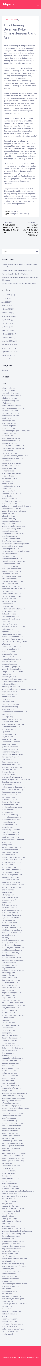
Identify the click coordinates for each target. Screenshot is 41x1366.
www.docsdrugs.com (10, 1133)
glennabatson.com (9, 797)
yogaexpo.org (7, 717)
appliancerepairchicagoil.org (13, 448)
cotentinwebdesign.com (11, 528)
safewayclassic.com (9, 443)
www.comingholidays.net (12, 767)
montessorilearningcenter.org (13, 1246)
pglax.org (5, 937)
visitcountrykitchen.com (11, 915)
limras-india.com (8, 390)
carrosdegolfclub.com (10, 548)
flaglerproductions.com (11, 802)
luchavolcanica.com (9, 965)
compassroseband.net (10, 1025)
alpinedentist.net (8, 491)
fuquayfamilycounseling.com (13, 1299)
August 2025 (6, 320)
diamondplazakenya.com (12, 1236)
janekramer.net (8, 890)
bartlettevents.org (9, 518)
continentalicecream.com (12, 807)
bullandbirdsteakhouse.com (13, 1143)
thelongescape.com (9, 905)
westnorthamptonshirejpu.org (14, 511)
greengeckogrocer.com (11, 664)
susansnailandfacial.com (11, 1088)
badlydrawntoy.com (9, 1073)
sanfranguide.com (9, 769)
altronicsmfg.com (9, 426)
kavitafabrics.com (9, 962)
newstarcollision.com (10, 654)
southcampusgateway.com (12, 501)
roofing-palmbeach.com (11, 569)
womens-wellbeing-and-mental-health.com (19, 689)
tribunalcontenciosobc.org (12, 789)
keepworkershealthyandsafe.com (15, 456)
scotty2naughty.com (10, 852)
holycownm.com (8, 967)
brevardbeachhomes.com (12, 559)
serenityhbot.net (8, 1083)
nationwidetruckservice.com (13, 970)
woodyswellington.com (11, 1213)
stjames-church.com (10, 850)
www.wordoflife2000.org (11, 594)
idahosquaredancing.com (12, 596)
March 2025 (6, 330)
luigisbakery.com (8, 1168)
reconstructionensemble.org (13, 960)
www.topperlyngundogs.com (13, 1098)
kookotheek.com (8, 496)
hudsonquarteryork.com (11, 1221)
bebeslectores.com (9, 536)
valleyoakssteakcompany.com (13, 1005)
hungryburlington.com (11, 882)
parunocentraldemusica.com (13, 1228)
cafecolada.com (8, 759)
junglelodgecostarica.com (12, 910)
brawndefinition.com (10, 804)
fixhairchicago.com (9, 1010)
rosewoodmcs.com (9, 1183)
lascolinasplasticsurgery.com (13, 1146)
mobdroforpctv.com (10, 749)
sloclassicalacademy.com (11, 792)
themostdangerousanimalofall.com (16, 779)
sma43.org (6, 1151)
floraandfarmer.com (10, 553)
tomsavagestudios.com (11, 686)
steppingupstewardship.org (13, 1161)
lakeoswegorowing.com (11, 1296)
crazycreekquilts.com (10, 809)
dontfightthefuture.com (11, 571)
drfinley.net (6, 1289)
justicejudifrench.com (10, 872)
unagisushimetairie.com (11, 463)
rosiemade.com (8, 629)
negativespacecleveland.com (13, 940)
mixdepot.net (7, 1181)
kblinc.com (6, 621)
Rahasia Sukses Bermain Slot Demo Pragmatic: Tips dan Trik (11, 227)
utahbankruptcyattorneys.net (13, 589)
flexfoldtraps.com (9, 1110)
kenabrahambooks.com (11, 817)
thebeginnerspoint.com (11, 764)
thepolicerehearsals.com (11, 782)
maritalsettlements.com (11, 927)
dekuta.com (6, 1176)
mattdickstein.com (9, 1070)
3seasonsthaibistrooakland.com (14, 712)
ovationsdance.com (9, 694)
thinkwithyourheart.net (11, 586)
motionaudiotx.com (9, 1314)
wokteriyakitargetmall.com (12, 669)
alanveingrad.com (9, 920)
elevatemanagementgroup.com (14, 1284)
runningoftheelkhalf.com (12, 1100)
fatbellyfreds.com (9, 1216)
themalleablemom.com (11, 877)
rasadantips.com (8, 421)
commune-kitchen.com (11, 819)
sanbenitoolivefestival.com (12, 754)
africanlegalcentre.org (10, 832)
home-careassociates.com (12, 719)
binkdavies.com (8, 812)
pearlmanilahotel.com (10, 478)
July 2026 (5, 298)
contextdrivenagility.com (11, 862)
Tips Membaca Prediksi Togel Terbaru (15, 274)
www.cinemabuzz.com (10, 1178)
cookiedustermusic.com (11, 957)
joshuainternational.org (11, 1085)
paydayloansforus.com (11, 438)
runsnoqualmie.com (10, 1131)
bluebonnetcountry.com (11, 473)
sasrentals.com (8, 656)
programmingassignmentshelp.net (16, 431)
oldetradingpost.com (10, 531)
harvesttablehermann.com (12, 546)
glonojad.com (7, 845)
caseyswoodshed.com (10, 1008)
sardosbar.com (7, 604)
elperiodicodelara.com (10, 393)
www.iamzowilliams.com (11, 1193)
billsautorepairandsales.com (13, 1241)
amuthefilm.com (8, 822)
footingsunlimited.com (11, 1128)
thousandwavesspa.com (11, 980)
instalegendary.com (9, 453)
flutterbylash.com (9, 1274)
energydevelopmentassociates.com (16, 551)
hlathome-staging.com (11, 666)
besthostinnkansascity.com (12, 1324)
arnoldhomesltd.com (10, 574)
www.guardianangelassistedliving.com (17, 1231)
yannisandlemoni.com (10, 616)
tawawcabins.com (9, 599)
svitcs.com (6, 1020)
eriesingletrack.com (9, 624)
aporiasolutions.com (10, 1040)
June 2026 (5, 302)
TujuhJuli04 (22, 20)
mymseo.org (7, 1306)
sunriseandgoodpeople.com (13, 945)
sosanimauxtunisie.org (11, 486)
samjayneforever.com (10, 1251)
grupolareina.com (9, 523)
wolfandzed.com (8, 1173)
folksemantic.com (9, 601)
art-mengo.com (8, 895)
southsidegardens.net (10, 1201)
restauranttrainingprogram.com (14, 679)
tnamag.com (7, 1033)
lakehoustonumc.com (10, 1075)
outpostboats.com (9, 739)
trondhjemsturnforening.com (13, 1233)
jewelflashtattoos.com (10, 466)
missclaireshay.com (9, 388)
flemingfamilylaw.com (10, 1291)
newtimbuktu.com (9, 423)
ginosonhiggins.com (10, 922)
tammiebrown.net (9, 900)
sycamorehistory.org (10, 1186)
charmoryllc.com (8, 772)
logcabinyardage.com (10, 1063)
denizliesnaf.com (8, 1013)
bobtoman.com (8, 483)
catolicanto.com (8, 702)
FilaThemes (35, 1357)
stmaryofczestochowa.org (12, 870)
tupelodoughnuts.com (10, 631)
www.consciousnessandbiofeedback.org (18, 1191)
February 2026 (7, 309)
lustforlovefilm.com (9, 824)
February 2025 (7, 334)
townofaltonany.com (10, 935)
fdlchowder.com (8, 1138)
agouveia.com (7, 1301)
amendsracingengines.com (12, 1113)
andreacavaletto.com (10, 722)
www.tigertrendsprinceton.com (14, 1093)
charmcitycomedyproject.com (13, 857)
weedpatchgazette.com (11, 619)
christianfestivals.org (10, 912)
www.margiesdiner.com (11, 1136)
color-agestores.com (10, 729)
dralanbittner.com (9, 614)
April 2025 (5, 327)
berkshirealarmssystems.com (13, 609)
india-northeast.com (10, 566)
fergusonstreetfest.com (11, 1248)
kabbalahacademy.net (10, 649)
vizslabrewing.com (9, 611)
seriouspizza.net (8, 1023)
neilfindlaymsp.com (9, 985)
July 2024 (5, 359)
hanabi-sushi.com (9, 1171)
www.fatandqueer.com (11, 1118)
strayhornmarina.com (10, 799)
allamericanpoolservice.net (12, 681)
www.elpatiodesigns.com (12, 1218)
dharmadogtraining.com (11, 1311)
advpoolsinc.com (8, 998)
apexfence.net (7, 1334)
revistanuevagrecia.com (11, 847)
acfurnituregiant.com (10, 413)
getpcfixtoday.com (9, 468)
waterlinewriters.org (10, 1050)
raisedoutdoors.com (10, 584)
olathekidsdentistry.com (11, 634)
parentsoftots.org (9, 1055)
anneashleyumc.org (9, 1120)
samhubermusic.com (10, 1331)
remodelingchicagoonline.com (14, 1153)
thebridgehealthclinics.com (12, 1048)
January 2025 (6, 337)
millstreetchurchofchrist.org (13, 1264)
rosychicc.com (7, 737)
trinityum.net (7, 1203)
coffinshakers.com (9, 867)
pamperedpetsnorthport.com (13, 626)
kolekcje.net (6, 699)
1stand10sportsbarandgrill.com (14, 641)
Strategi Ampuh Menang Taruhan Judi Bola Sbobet (19, 283)
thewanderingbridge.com (12, 875)
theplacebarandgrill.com (11, 993)
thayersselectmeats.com (11, 1038)
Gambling (14, 211)
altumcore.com (8, 1028)
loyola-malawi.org (9, 734)
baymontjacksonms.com (11, 932)
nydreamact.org (8, 461)
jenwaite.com (7, 1281)
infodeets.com (7, 403)
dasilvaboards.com (9, 794)
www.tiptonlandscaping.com (13, 1158)
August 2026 (6, 295)
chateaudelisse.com (9, 503)
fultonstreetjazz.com (10, 516)
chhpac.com (10, 4)
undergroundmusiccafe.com (13, 1329)
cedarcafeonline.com (10, 410)
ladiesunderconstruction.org (13, 533)
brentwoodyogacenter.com (12, 1156)
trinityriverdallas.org (10, 707)
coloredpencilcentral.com (12, 576)
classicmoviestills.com (10, 757)
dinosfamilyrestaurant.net (12, 541)
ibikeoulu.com (7, 865)
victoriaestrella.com (9, 977)
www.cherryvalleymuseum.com (14, 526)
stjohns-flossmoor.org (10, 952)
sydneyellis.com (8, 674)
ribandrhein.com (8, 696)
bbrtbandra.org (8, 471)
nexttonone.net (8, 1080)
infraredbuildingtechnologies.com (15, 543)
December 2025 (7, 316)
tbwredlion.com (8, 1238)
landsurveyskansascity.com (12, 1123)
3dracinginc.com (8, 774)
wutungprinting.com (10, 925)
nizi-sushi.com (7, 892)
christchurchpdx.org (10, 814)
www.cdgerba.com (9, 1226)
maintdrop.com (8, 481)
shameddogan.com (9, 1053)
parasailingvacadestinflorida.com (15, 1266)
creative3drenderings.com (12, 1058)
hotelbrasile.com (8, 513)
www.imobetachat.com (11, 1068)
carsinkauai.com (8, 1261)
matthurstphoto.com (10, 1253)
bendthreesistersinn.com (12, 950)
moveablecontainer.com (11, 521)
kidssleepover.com (9, 433)
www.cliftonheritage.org (11, 1148)
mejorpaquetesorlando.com (13, 639)
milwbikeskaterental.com (12, 930)
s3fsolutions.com (8, 556)
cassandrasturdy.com (10, 752)
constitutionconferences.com (13, 1015)
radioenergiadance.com (11, 493)
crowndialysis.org (9, 676)
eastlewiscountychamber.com (13, 787)
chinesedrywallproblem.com (13, 947)
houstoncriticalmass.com (12, 777)
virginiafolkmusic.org (10, 691)
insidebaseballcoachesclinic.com (14, 1258)
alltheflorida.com (8, 1256)
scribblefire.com (8, 714)
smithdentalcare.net (10, 1326)
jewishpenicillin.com (10, 684)
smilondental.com (9, 651)
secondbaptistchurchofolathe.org (15, 1304)
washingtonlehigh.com (11, 1166)
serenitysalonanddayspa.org (13, 408)
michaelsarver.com (9, 661)
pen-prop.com (7, 1090)
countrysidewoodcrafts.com (13, 446)
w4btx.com (6, 644)
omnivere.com (7, 418)
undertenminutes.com (10, 415)
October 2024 (7, 348)
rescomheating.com (10, 1319)
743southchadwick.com (11, 564)
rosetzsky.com (7, 842)
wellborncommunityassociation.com (16, 506)
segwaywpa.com (8, 1043)
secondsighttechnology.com (13, 659)
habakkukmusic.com (10, 1078)
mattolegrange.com (9, 907)
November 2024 (7, 345)
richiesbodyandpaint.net (11, 395)
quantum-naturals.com (11, 1243)
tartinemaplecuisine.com (11, 887)
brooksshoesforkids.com (12, 1035)
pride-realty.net (8, 1269)
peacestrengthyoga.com (11, 1105)
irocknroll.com (7, 591)
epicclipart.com (8, 476)
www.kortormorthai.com (11, 1115)
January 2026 (6, 313)
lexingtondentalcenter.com (12, 671)
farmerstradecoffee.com (11, 1060)
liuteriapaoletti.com (9, 942)
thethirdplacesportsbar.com (13, 1208)
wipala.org (6, 732)
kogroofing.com (8, 488)
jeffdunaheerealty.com (10, 1103)
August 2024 (6, 355)
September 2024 (7, 352)
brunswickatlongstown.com (13, 885)
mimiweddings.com (9, 1321)
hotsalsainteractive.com (11, 405)
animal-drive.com (8, 1030)
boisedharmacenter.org (11, 727)
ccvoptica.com (7, 1163)
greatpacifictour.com (10, 975)
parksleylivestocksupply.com (13, 724)
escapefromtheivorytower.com (14, 561)
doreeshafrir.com (8, 855)
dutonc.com (6, 902)
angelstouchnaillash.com (11, 646)
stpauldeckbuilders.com (11, 1126)
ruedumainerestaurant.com (13, 840)
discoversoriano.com (10, 762)
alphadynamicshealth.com (12, 1271)
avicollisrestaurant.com (11, 988)
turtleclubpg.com (8, 972)
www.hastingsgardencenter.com (14, 1196)
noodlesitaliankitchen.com (12, 458)
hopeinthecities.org (9, 744)
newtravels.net (7, 436)
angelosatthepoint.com (11, 1000)
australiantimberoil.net (11, 538)
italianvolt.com (7, 606)
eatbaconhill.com (8, 428)
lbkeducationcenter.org (11, 704)
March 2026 (6, 305)
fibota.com (6, 1223)
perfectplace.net (8, 709)
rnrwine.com (7, 1294)
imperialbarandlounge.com (12, 581)
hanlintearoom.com (9, 1276)
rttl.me (4, 1316)
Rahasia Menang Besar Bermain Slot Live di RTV (18, 270)
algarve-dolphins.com (10, 917)
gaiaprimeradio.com (10, 897)
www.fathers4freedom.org (12, 1095)
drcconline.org (7, 990)
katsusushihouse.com (10, 834)
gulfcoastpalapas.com (10, 1045)
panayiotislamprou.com (11, 498)
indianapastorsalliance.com (12, 1003)
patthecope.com (8, 1018)
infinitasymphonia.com (11, 829)
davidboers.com (8, 1065)
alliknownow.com (8, 784)
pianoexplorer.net (9, 1198)
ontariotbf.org (7, 451)
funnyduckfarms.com (10, 1279)
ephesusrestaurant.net (11, 1211)
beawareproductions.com (12, 860)
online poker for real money (19, 214)
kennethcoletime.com (10, 880)
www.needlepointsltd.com (12, 1141)
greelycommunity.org (10, 837)
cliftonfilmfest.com (9, 579)
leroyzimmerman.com (10, 1286)
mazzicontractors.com (10, 1206)
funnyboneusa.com (9, 955)
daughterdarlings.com (10, 400)
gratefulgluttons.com (10, 747)
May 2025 (5, 323)
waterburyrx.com (8, 995)
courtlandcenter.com (10, 983)
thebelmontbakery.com (11, 441)
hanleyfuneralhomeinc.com (12, 636)
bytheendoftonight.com (11, 742)
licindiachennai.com (9, 398)
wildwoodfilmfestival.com (12, 508)
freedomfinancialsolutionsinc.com (15, 1108)
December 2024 (7, 341)
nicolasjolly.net (7, 827)
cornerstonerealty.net (10, 1188)
